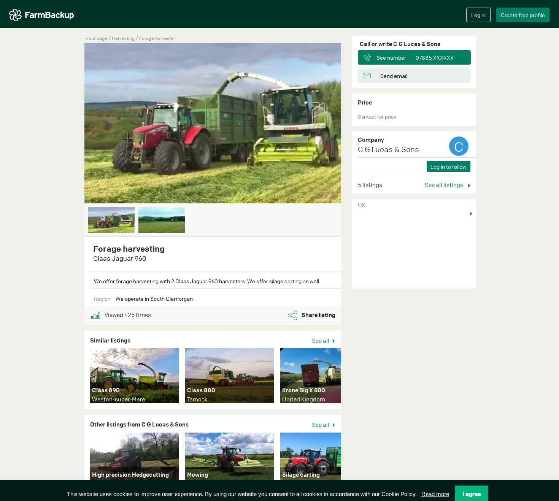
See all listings (444, 185)
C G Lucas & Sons (388, 149)
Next (352, 124)
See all (321, 340)
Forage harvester (157, 38)
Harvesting (124, 38)
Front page (95, 38)
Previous (73, 124)
